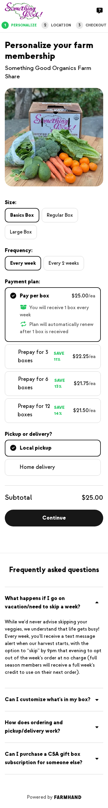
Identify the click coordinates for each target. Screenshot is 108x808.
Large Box (21, 232)
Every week (23, 263)
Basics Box (22, 215)
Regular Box (60, 215)
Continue (54, 517)
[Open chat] (99, 11)
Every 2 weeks (64, 263)
